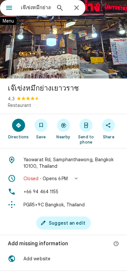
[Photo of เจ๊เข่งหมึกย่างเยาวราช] (63, 39)
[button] (63, 178)
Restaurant (19, 105)
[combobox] (36, 7)
